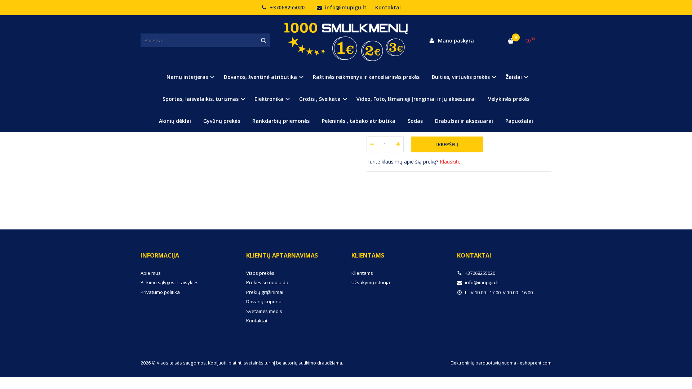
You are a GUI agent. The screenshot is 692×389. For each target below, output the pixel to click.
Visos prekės (260, 273)
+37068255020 (286, 7)
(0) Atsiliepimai (165, 190)
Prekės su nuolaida (267, 282)
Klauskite (450, 161)
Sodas (415, 120)
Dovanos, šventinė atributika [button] (260, 76)
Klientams (367, 255)
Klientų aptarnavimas (282, 255)
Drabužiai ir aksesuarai (464, 120)
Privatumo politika (160, 292)
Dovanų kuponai (264, 301)
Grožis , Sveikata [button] (320, 98)
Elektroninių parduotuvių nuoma (483, 363)
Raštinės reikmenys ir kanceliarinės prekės (366, 76)
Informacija (160, 255)
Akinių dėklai (175, 120)
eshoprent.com (535, 363)
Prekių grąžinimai (264, 292)
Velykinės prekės (508, 98)
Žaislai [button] (514, 76)
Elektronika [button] (268, 98)
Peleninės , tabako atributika (358, 120)
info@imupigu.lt (345, 7)
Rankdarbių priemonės (281, 120)
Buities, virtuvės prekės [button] (461, 76)
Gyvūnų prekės (221, 120)
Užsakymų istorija (370, 282)
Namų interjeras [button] (187, 76)
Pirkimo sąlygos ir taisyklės (170, 282)
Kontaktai (388, 7)
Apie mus (151, 273)
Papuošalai (519, 120)
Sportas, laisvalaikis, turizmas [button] (201, 98)
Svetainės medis (264, 311)
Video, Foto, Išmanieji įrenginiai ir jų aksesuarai (416, 98)
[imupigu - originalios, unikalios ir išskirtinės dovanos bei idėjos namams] (346, 40)
